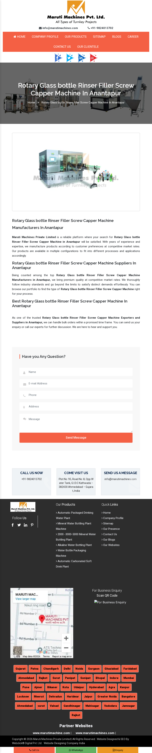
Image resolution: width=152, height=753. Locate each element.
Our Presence (111, 529)
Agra (112, 687)
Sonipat (85, 678)
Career (133, 36)
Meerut (39, 696)
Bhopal (100, 678)
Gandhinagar (72, 706)
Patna (34, 668)
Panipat (70, 678)
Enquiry (119, 750)
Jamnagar (128, 706)
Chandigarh (51, 668)
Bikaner (52, 687)
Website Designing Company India (64, 743)
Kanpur (125, 687)
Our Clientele (88, 46)
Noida (79, 668)
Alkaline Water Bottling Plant (74, 545)
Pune (25, 687)
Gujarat (21, 668)
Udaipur (79, 687)
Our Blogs (109, 539)
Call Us (35, 750)
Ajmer (38, 687)
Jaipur (88, 696)
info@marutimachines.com (60, 28)
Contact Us (62, 46)
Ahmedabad (26, 678)
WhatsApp (77, 750)
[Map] (41, 622)
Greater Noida (107, 696)
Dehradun (55, 696)
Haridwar (73, 696)
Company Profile (45, 36)
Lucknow (23, 696)
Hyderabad (96, 687)
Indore (114, 678)
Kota (65, 687)
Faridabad (130, 668)
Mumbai (128, 678)
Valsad (54, 706)
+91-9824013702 (101, 28)
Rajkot (43, 678)
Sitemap (99, 36)
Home (20, 36)
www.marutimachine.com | (52, 733)
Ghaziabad (111, 668)
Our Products (76, 36)
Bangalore (128, 696)
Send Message (76, 437)
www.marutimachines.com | (96, 733)
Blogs (116, 36)
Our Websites (111, 545)
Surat (56, 678)
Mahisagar (92, 706)
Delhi (67, 668)
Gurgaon (94, 668)
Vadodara (110, 706)
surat (41, 706)
